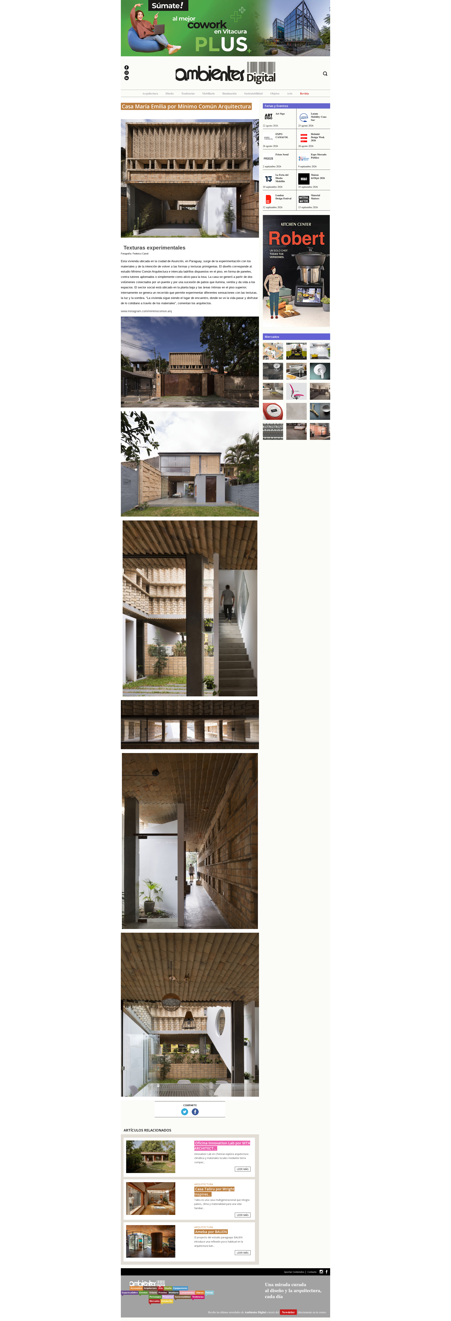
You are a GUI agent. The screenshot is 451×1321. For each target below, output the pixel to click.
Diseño (170, 93)
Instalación (166, 1301)
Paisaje (209, 1292)
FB (195, 1111)
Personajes (155, 1297)
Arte (289, 93)
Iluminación (229, 93)
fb (326, 1271)
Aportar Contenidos (294, 1272)
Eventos (143, 1292)
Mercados (155, 1301)
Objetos (274, 93)
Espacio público (130, 1292)
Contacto (312, 1272)
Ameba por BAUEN (211, 1231)
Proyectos (168, 1297)
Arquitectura (150, 93)
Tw (184, 1111)
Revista (304, 93)
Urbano (153, 1292)
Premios (163, 1292)
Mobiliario (208, 93)
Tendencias (188, 93)
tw (321, 1271)
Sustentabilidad (253, 93)
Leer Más (243, 1169)
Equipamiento (180, 1288)
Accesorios (136, 1288)
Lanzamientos (187, 1292)
